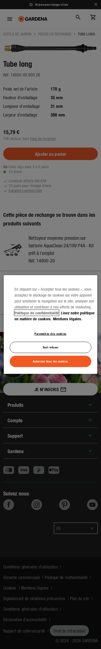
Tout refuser (51, 347)
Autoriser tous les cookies (50, 361)
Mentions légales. (67, 318)
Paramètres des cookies (50, 333)
